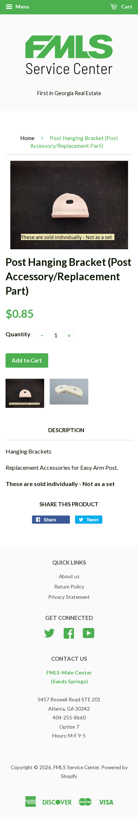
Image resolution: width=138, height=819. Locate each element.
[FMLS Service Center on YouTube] (89, 632)
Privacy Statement (69, 597)
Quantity (18, 333)
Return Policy (69, 587)
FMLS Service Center (76, 767)
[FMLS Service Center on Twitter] (49, 632)
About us (69, 576)
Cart (126, 6)
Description (66, 430)
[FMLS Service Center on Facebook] (68, 632)
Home (27, 138)
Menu (21, 6)
